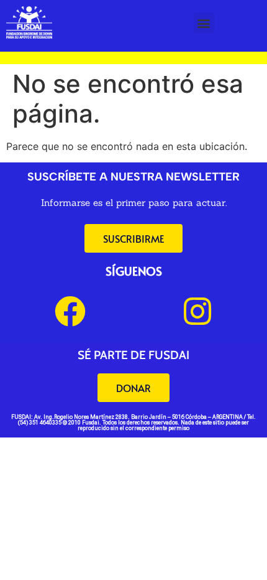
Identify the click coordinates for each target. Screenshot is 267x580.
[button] (204, 22)
